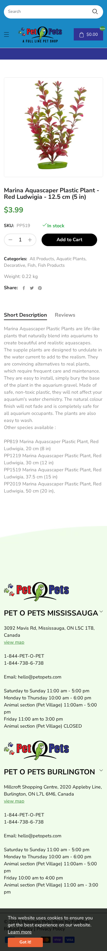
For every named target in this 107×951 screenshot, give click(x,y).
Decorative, (15, 265)
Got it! (25, 942)
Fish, (32, 265)
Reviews (65, 314)
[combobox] (53, 12)
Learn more (20, 932)
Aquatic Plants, (71, 259)
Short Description (25, 314)
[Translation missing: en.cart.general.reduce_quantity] (10, 240)
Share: (11, 288)
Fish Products (51, 265)
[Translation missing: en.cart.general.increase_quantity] (30, 240)
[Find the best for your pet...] (95, 11)
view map (14, 642)
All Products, (42, 259)
